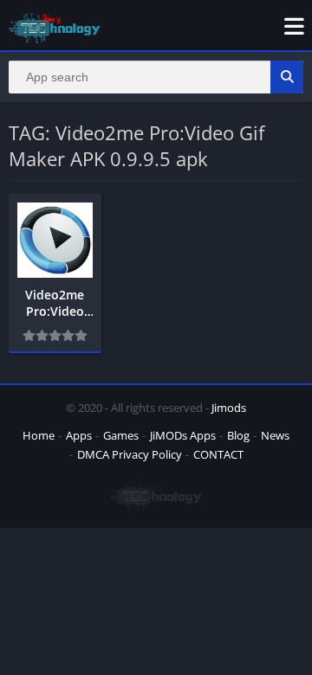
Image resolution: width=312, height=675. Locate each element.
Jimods (228, 407)
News (275, 435)
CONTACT (218, 454)
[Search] (286, 77)
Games (121, 435)
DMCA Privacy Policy (129, 454)
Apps (79, 435)
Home (39, 435)
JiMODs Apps (183, 435)
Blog (238, 435)
